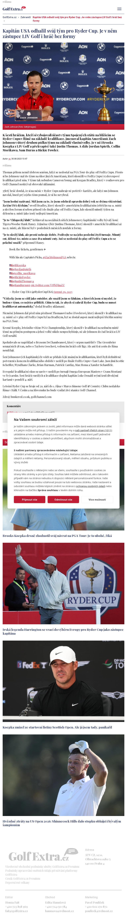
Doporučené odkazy (17, 882)
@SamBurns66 (21, 285)
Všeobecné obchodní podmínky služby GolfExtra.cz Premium (42, 866)
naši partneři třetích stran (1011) (93, 430)
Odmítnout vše (63, 499)
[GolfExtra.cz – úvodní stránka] (14, 8)
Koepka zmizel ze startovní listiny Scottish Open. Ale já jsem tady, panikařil (57, 727)
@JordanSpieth (22, 269)
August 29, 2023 (63, 292)
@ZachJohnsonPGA (54, 257)
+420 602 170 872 (96, 906)
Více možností (97, 499)
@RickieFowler (22, 277)
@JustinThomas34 (23, 281)
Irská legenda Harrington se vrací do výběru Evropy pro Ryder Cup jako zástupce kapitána (63, 631)
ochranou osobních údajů (90, 486)
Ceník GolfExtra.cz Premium (22, 878)
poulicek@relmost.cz (99, 911)
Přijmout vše (29, 499)
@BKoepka (19, 265)
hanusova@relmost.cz (59, 911)
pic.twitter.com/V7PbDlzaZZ (47, 285)
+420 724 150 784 (56, 906)
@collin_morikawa (24, 273)
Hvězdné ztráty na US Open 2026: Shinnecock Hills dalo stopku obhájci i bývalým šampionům (62, 823)
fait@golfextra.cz (16, 911)
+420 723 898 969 (16, 906)
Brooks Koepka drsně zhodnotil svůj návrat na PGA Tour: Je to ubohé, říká (57, 535)
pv (9, 159)
